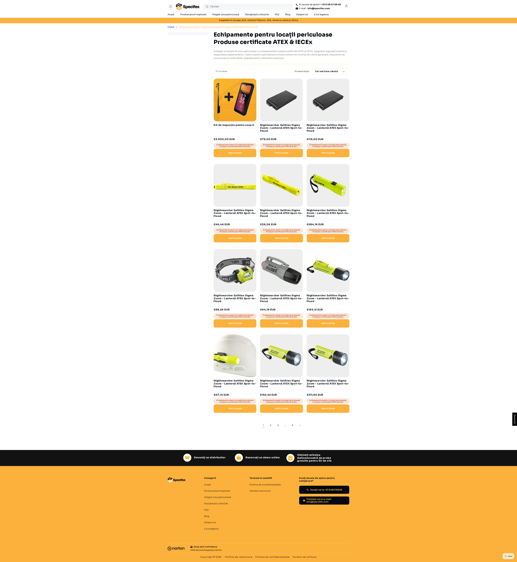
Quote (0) (514, 419)
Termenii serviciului (260, 491)
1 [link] (263, 425)
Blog (206, 516)
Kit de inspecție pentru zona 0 (234, 125)
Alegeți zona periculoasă (217, 497)
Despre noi (210, 522)
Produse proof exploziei (217, 491)
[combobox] (248, 7)
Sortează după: (301, 71)
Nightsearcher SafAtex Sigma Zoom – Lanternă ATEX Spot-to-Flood (281, 128)
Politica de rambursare (239, 557)
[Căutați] (207, 7)
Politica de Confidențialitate (265, 484)
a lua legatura (211, 528)
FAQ (206, 510)
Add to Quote (235, 153)
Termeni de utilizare (305, 557)
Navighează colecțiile (216, 503)
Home (171, 27)
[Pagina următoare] (300, 425)
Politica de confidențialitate (272, 557)
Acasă (207, 484)
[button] (171, 7)
